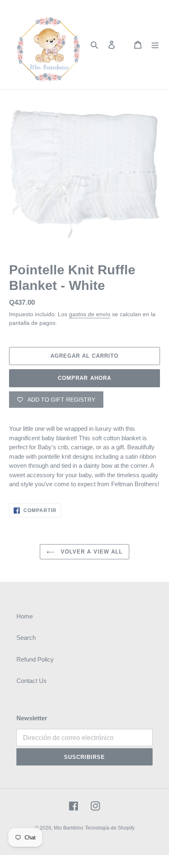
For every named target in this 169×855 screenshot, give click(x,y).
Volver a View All (91, 552)
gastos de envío (89, 314)
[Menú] (155, 44)
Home (24, 616)
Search (26, 637)
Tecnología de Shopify (110, 828)
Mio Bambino (68, 828)
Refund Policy (35, 659)
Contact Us (31, 680)
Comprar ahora (84, 378)
